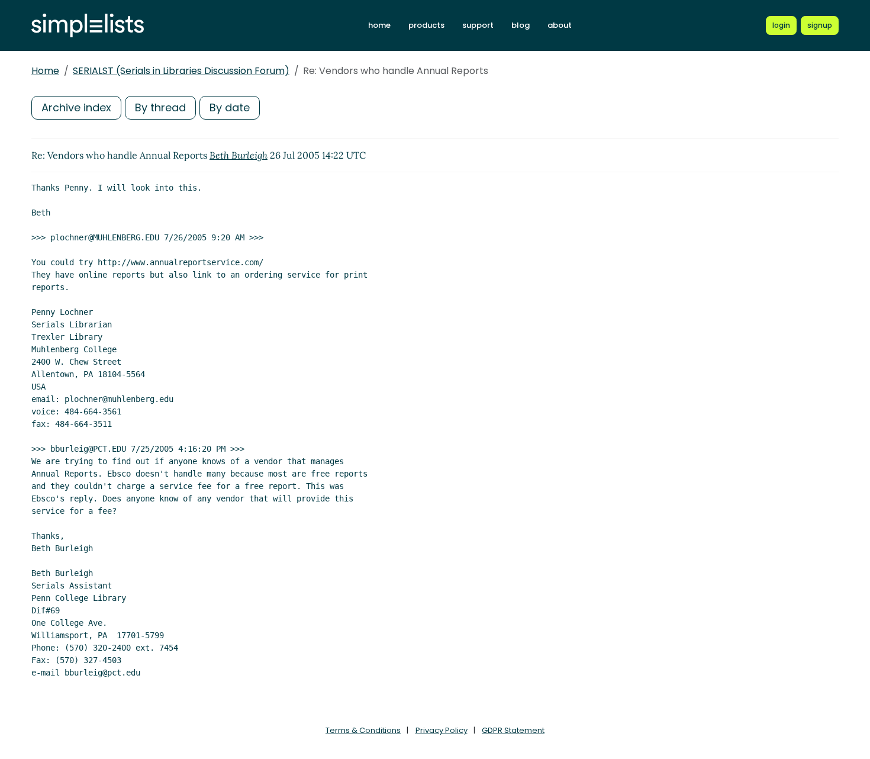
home (379, 25)
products (426, 25)
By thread (160, 107)
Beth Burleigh (239, 155)
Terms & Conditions (363, 730)
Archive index (76, 107)
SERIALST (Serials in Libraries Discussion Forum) (181, 71)
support (478, 25)
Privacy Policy (441, 730)
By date (230, 107)
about (559, 25)
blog (520, 25)
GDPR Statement (513, 730)
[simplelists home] (87, 26)
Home (45, 71)
